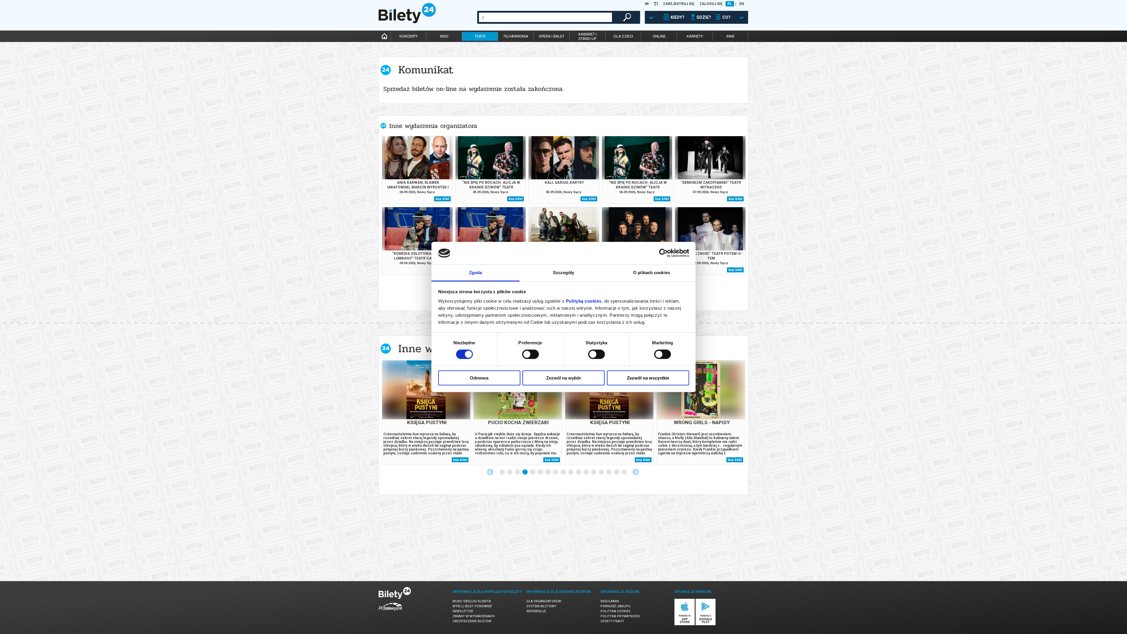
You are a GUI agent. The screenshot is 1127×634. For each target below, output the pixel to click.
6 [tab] (541, 472)
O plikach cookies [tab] (651, 272)
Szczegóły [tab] (563, 272)
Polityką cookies (584, 301)
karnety (695, 36)
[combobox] (545, 17)
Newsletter (463, 611)
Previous (490, 472)
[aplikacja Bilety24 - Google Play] (706, 624)
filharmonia (516, 36)
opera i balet (551, 36)
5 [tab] (533, 472)
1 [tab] (502, 472)
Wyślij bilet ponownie (472, 606)
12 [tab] (586, 472)
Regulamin (609, 601)
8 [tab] (556, 472)
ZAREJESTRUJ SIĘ (678, 4)
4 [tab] (525, 472)
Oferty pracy (612, 621)
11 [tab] (579, 472)
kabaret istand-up (587, 36)
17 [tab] (624, 472)
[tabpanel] (426, 412)
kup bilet (442, 199)
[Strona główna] (407, 21)
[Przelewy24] (390, 612)
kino (444, 36)
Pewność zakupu (615, 606)
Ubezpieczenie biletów (472, 621)
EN (741, 4)
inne (730, 36)
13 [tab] (594, 472)
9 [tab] (563, 472)
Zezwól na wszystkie (648, 377)
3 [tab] (518, 472)
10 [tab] (571, 472)
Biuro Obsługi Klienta (472, 601)
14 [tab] (602, 472)
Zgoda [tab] (475, 272)
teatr (480, 36)
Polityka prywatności (620, 616)
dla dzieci (623, 36)
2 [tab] (510, 472)
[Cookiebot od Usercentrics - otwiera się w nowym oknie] (663, 253)
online (659, 36)
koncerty (408, 36)
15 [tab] (609, 472)
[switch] (530, 354)
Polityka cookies (615, 611)
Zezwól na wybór (563, 377)
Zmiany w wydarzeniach (474, 616)
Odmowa (479, 377)
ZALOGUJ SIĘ (711, 4)
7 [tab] (548, 472)
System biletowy (541, 606)
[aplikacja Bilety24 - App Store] (684, 624)
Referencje (536, 611)
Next (635, 472)
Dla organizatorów (544, 601)
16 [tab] (617, 472)
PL (730, 4)
